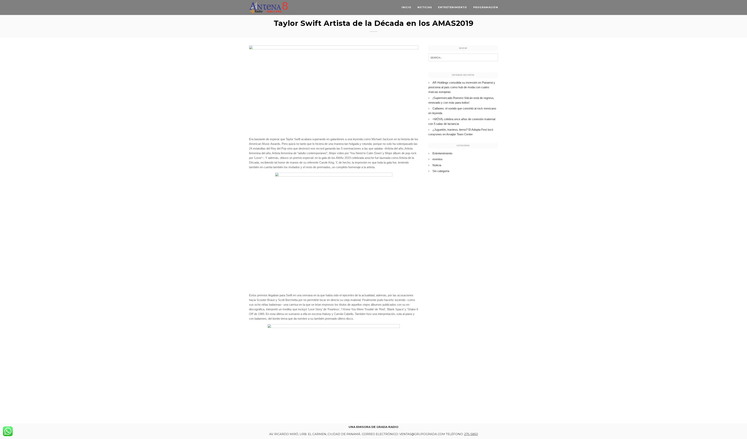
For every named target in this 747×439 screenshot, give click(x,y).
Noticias (424, 7)
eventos (437, 159)
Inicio (406, 7)
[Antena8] (268, 7)
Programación (485, 7)
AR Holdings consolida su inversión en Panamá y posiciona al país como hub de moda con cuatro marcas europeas (461, 87)
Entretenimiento (452, 7)
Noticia (436, 165)
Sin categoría (440, 171)
